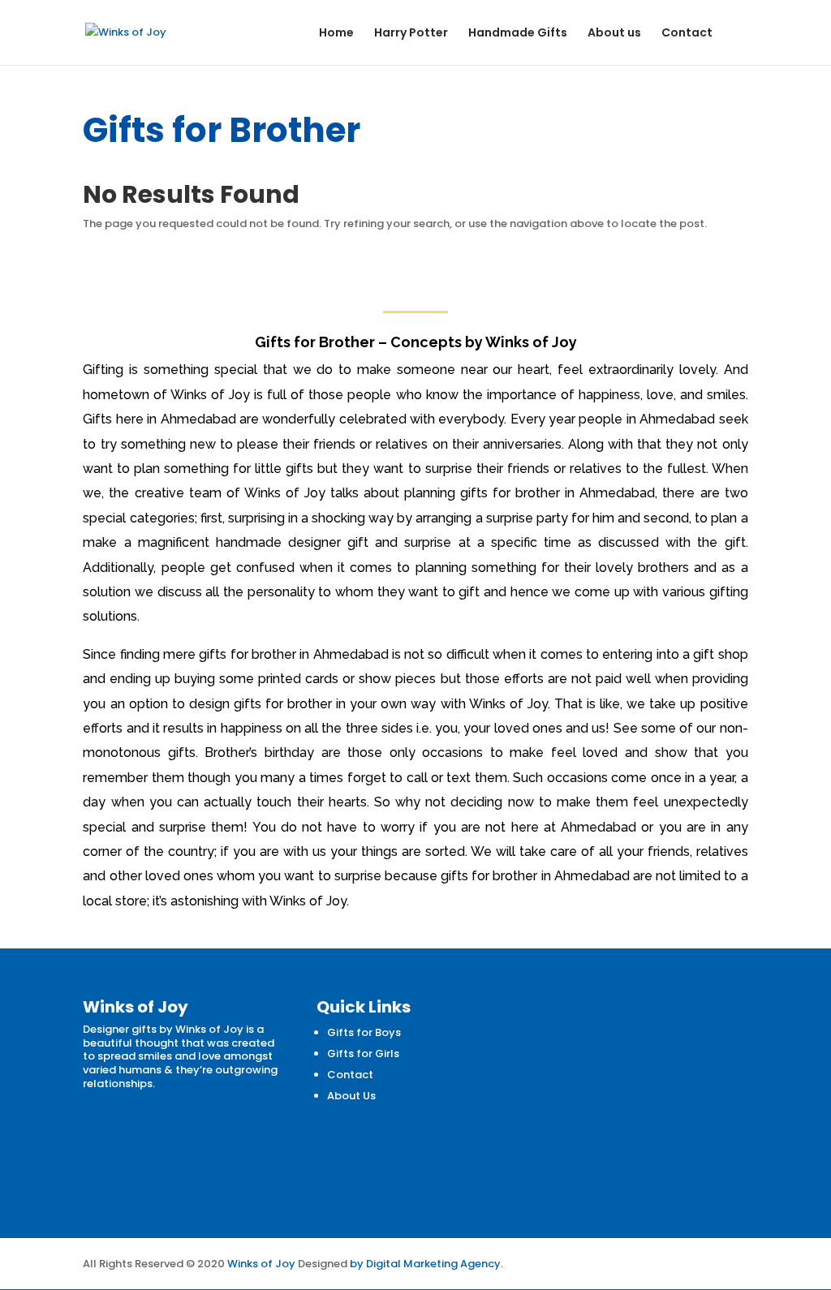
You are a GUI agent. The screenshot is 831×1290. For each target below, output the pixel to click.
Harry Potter (411, 34)
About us (614, 34)
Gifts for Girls (363, 1053)
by (357, 1263)
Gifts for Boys (364, 1032)
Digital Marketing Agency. (434, 1263)
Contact (687, 34)
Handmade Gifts (517, 34)
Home (336, 34)
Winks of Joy (261, 1263)
